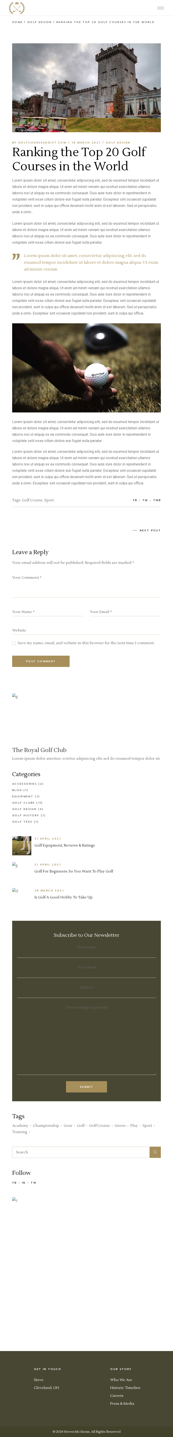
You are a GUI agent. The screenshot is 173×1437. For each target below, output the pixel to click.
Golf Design (39, 22)
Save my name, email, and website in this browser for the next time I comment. (86, 643)
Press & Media (122, 1403)
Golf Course (32, 500)
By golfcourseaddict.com (39, 143)
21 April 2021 (47, 839)
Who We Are (121, 1380)
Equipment (23, 796)
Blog (17, 790)
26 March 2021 (49, 891)
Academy (20, 1125)
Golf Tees (22, 822)
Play (134, 1125)
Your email (86, 967)
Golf (80, 1125)
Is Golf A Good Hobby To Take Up (63, 897)
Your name (86, 947)
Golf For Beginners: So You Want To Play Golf (73, 871)
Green (120, 1125)
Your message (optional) (86, 1007)
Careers (116, 1395)
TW (33, 1183)
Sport (49, 500)
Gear (68, 1125)
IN (24, 1183)
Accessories (24, 784)
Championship (46, 1125)
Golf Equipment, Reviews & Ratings (64, 845)
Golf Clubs (23, 803)
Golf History (25, 815)
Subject (86, 987)
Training (19, 1132)
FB (14, 1183)
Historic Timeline (125, 1388)
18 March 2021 (86, 143)
